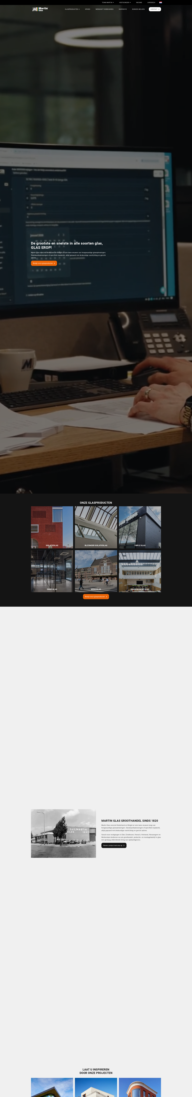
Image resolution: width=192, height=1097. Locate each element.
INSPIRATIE (123, 9)
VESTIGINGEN (124, 2)
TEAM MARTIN (107, 2)
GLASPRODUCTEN (71, 9)
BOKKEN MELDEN (138, 9)
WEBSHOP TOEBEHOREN (104, 9)
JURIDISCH (151, 2)
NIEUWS (139, 2)
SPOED (87, 9)
